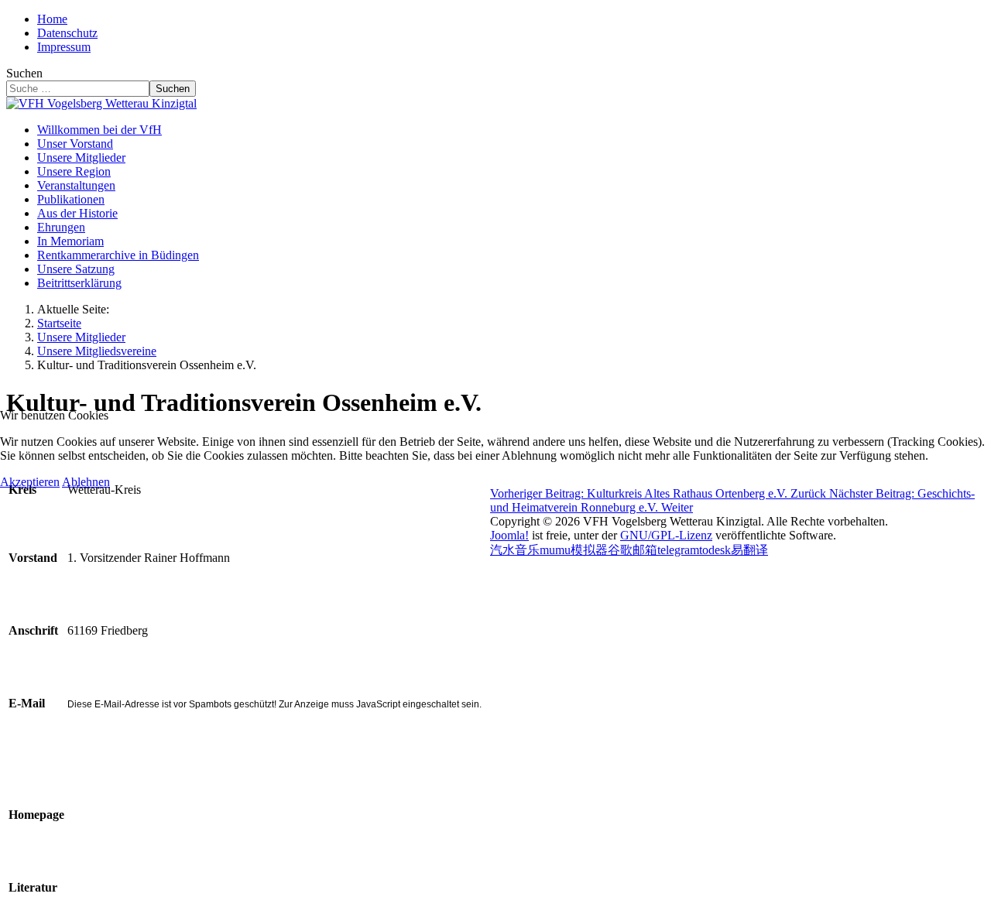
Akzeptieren (30, 481)
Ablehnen (86, 481)
